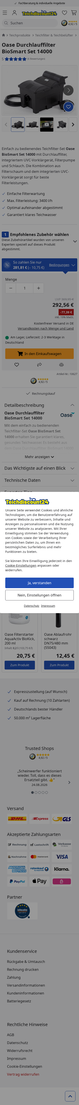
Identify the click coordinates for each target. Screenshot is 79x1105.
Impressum (48, 606)
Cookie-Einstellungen (20, 565)
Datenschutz (31, 606)
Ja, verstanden (39, 582)
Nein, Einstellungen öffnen (39, 595)
